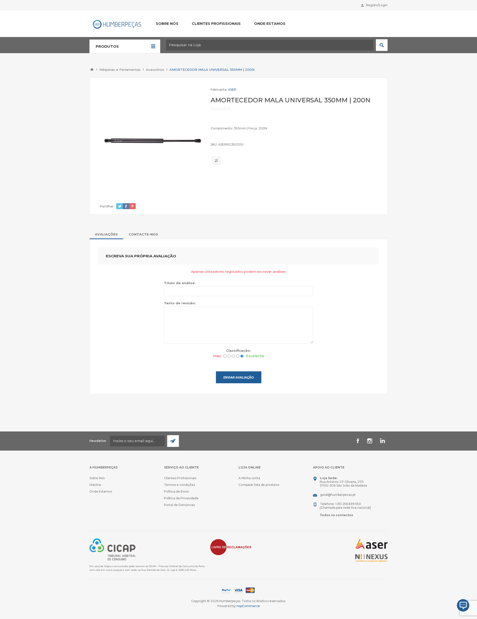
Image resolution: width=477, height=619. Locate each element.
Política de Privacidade (181, 498)
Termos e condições (179, 485)
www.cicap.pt (114, 570)
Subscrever (173, 441)
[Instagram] (370, 441)
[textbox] (269, 45)
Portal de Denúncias (179, 505)
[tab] (106, 234)
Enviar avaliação (238, 377)
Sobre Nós (97, 478)
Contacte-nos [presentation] (143, 234)
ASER (232, 89)
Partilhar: (107, 206)
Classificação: (238, 350)
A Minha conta (249, 478)
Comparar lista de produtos (258, 485)
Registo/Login (377, 5)
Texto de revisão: (180, 303)
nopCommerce (248, 606)
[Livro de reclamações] (231, 547)
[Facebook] (358, 441)
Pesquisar (382, 45)
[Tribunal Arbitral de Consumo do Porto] (112, 549)
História (95, 485)
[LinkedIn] (382, 441)
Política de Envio (176, 491)
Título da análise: (180, 283)
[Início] (91, 70)
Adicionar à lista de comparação (216, 160)
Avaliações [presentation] (106, 234)
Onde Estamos (100, 491)
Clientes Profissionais (180, 478)
